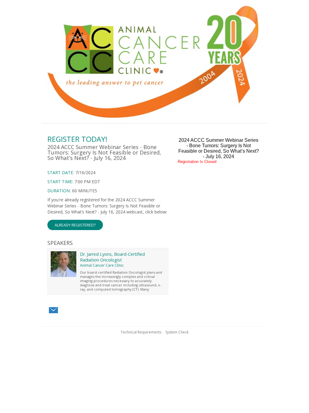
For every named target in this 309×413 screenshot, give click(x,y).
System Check (177, 332)
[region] (154, 62)
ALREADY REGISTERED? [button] (75, 225)
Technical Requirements (141, 332)
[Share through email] (53, 310)
